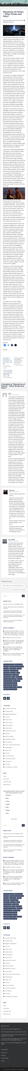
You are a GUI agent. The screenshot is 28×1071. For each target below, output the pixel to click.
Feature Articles (8, 722)
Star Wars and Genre (8, 681)
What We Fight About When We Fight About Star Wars (13, 607)
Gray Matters (6, 670)
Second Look (18, 676)
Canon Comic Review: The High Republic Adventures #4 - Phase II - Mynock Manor (13, 641)
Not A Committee (9, 736)
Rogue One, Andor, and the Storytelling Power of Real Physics (12, 621)
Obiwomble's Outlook (8, 22)
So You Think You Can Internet (10, 679)
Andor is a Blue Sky (16, 637)
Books (7, 798)
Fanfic (7, 807)
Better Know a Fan (18, 664)
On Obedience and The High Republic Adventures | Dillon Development (12, 647)
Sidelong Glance (9, 747)
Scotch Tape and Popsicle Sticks (12, 744)
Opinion (3, 1061)
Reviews (13, 676)
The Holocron (8, 761)
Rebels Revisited (7, 676)
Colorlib (13, 1069)
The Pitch (15, 685)
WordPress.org (6, 784)
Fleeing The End (13, 668)
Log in (4, 776)
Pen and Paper (8, 742)
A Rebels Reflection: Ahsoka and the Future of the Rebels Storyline (13, 654)
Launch (18, 672)
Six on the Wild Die (9, 756)
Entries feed (6, 779)
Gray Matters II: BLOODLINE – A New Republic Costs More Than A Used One (7, 360)
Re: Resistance (15, 674)
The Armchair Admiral (10, 758)
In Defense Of (6, 672)
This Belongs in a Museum (11, 767)
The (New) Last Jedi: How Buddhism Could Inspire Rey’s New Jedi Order (18, 360)
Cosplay (8, 804)
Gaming (8, 810)
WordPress (22, 1069)
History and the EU (14, 670)
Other (7, 813)
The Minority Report (8, 685)
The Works (7, 764)
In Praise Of (13, 672)
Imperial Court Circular (10, 730)
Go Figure (19, 668)
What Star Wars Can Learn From (10, 689)
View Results (14, 819)
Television (8, 795)
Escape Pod (6, 666)
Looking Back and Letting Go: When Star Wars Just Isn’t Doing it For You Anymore (12, 611)
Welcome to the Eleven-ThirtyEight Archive (13, 604)
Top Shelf (19, 687)
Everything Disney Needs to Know (16, 666)
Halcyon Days (8, 728)
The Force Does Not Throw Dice (10, 683)
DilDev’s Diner (8, 719)
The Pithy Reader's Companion (10, 687)
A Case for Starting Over (9, 664)
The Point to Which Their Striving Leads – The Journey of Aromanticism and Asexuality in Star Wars (14, 616)
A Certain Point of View (10, 708)
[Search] (23, 596)
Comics (7, 801)
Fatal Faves (6, 668)
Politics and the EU (7, 674)
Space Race (19, 679)
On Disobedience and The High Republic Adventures (12, 643)
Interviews (7, 733)
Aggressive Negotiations (11, 714)
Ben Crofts (20, 20)
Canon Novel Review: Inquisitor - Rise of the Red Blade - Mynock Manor (13, 631)
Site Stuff (7, 753)
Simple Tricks (8, 750)
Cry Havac (7, 717)
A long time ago (9, 711)
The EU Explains (16, 681)
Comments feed (7, 781)
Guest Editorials (8, 725)
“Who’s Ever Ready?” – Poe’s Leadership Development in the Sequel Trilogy (7, 372)
